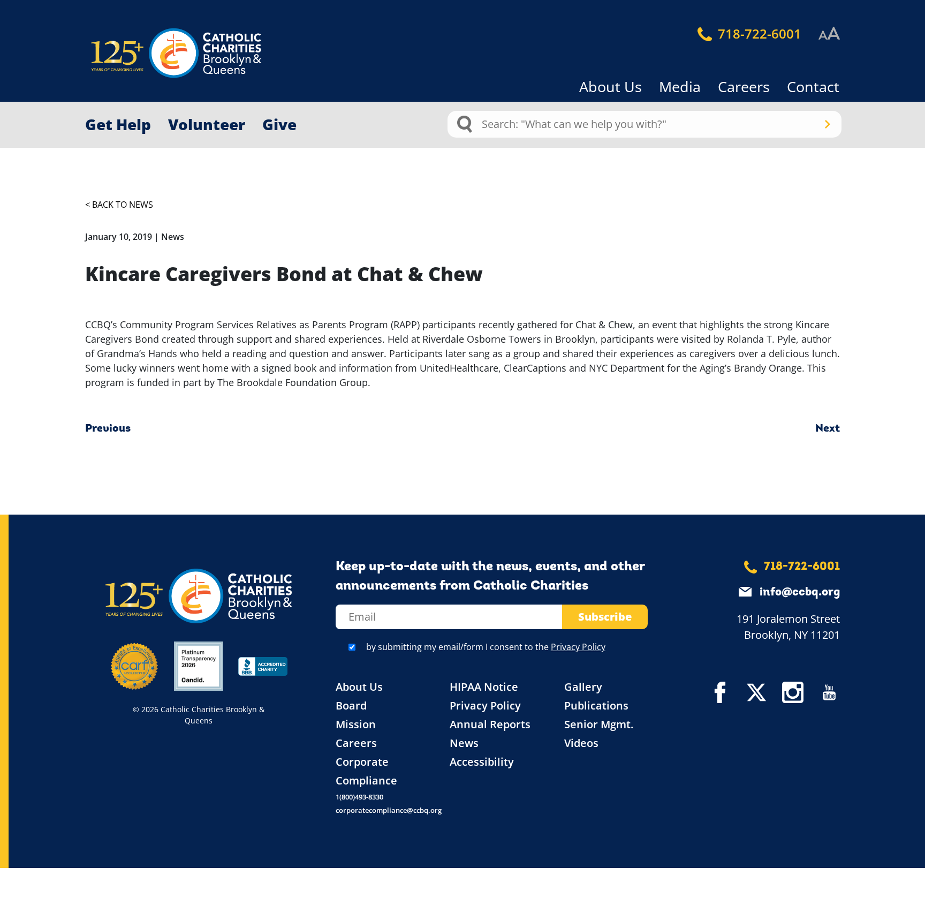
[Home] (157, 53)
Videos (581, 743)
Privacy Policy (578, 647)
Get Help (118, 124)
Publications (596, 705)
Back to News (122, 204)
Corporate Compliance (366, 771)
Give (279, 124)
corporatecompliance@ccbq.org (389, 810)
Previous (108, 429)
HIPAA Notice (484, 687)
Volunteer (206, 124)
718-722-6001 (758, 33)
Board (351, 705)
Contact (813, 86)
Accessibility (482, 761)
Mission (356, 724)
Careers (744, 86)
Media (680, 86)
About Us (610, 86)
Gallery (583, 687)
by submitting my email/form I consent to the (485, 647)
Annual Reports (490, 724)
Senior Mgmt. (598, 724)
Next (827, 429)
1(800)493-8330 (359, 797)
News (464, 743)
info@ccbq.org (800, 592)
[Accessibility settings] (829, 33)
